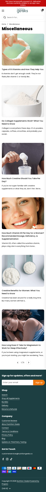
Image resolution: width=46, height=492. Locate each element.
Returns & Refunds (9, 409)
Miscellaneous (14, 24)
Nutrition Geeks (23, 481)
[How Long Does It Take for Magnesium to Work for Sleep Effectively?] (23, 325)
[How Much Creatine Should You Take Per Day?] (23, 159)
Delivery (5, 405)
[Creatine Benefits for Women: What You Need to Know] (23, 271)
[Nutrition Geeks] (22, 10)
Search (5, 395)
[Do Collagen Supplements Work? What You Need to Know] (23, 101)
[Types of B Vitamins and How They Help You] (23, 50)
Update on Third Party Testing (14, 442)
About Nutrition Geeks (11, 424)
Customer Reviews (9, 420)
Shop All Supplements (11, 398)
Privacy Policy (7, 435)
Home (4, 24)
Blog (3, 438)
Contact (5, 428)
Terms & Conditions (10, 431)
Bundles (5, 402)
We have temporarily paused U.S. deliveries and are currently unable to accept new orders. (23, 3)
